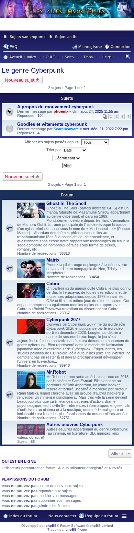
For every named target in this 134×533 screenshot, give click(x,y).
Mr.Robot (56, 372)
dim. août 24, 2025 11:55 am (95, 111)
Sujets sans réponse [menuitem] (28, 37)
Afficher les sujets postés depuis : (52, 142)
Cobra (52, 283)
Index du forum (23, 516)
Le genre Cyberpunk (33, 70)
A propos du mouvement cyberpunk (55, 106)
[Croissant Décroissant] (67, 158)
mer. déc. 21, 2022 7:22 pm (105, 129)
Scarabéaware (66, 129)
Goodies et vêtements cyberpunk (52, 124)
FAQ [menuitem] (14, 47)
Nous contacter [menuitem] (62, 516)
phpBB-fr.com (76, 529)
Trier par (54, 150)
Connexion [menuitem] (121, 47)
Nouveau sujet (20, 80)
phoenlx (61, 111)
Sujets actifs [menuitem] (66, 37)
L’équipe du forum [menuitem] (101, 516)
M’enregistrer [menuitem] (90, 47)
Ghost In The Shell (66, 203)
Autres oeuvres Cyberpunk (74, 424)
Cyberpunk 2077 (63, 319)
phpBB (51, 526)
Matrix (52, 260)
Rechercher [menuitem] (128, 57)
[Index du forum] (67, 27)
